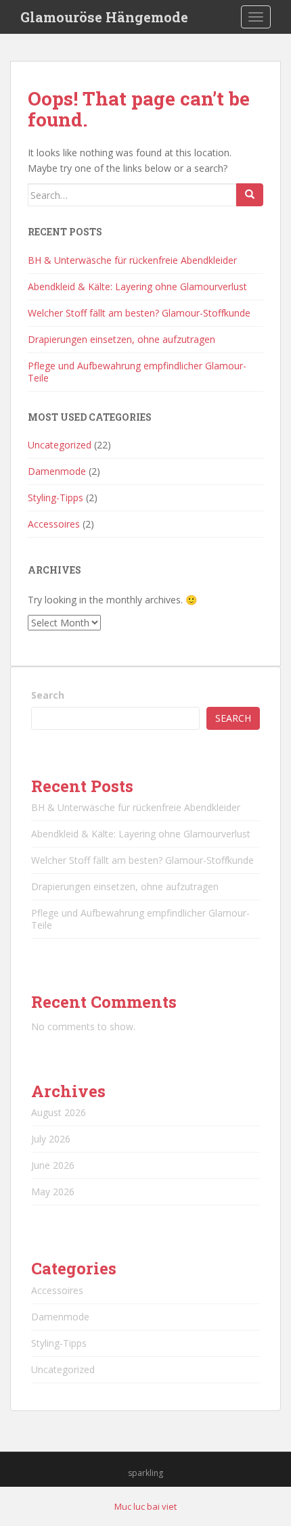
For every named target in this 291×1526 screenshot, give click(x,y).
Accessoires (54, 523)
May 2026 (52, 1191)
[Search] (249, 194)
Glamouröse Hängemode (104, 17)
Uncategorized (59, 444)
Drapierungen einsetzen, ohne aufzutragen (121, 339)
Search (47, 695)
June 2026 (52, 1165)
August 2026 (58, 1112)
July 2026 (50, 1138)
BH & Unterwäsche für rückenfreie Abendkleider (132, 260)
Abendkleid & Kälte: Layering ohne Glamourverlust (137, 286)
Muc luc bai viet (145, 1506)
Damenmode (57, 471)
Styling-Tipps (55, 497)
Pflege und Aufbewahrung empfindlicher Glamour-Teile (137, 371)
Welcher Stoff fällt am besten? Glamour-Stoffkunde (139, 312)
